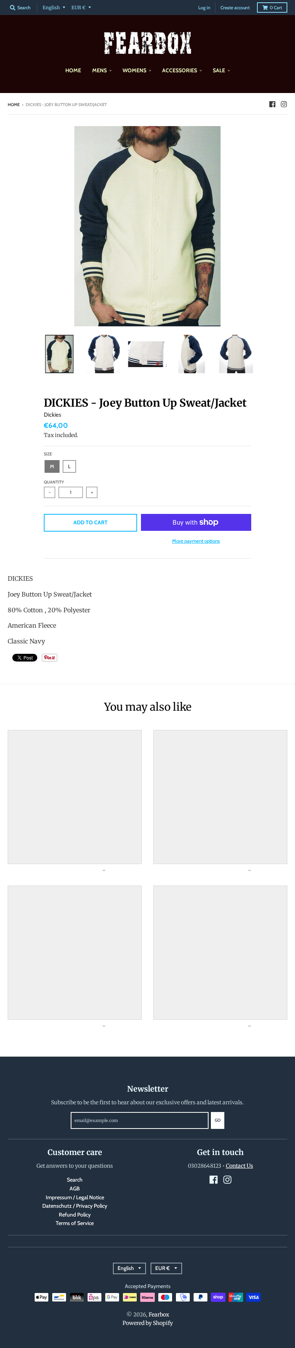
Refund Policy (75, 1214)
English (51, 7)
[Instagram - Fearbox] (283, 104)
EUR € (78, 7)
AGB (75, 1188)
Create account (235, 7)
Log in (204, 7)
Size (48, 454)
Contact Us (239, 1165)
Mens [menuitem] (99, 70)
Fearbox (159, 1314)
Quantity (54, 482)
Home (14, 104)
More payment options (196, 541)
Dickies (52, 414)
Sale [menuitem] (219, 70)
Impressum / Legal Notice (75, 1197)
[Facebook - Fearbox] (272, 104)
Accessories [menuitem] (179, 70)
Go (217, 1120)
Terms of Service (75, 1223)
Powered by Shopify (148, 1323)
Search (75, 1179)
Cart (276, 7)
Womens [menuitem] (134, 70)
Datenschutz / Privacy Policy (74, 1205)
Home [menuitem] (73, 70)
